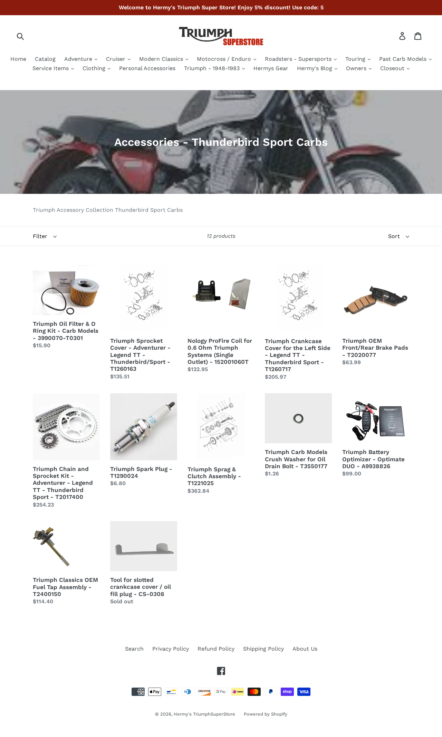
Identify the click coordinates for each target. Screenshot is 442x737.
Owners (357, 68)
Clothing (95, 68)
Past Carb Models (403, 59)
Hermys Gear (270, 68)
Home (18, 59)
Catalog (45, 59)
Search (134, 648)
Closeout (393, 68)
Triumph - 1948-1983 (212, 68)
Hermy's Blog (315, 68)
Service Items (51, 68)
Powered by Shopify (265, 714)
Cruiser (116, 59)
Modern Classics (162, 59)
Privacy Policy (170, 648)
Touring (356, 59)
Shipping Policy (263, 648)
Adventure (79, 59)
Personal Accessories (147, 68)
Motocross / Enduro (225, 59)
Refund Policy (216, 648)
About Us (304, 648)
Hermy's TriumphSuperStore (204, 714)
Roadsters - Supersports (299, 59)
